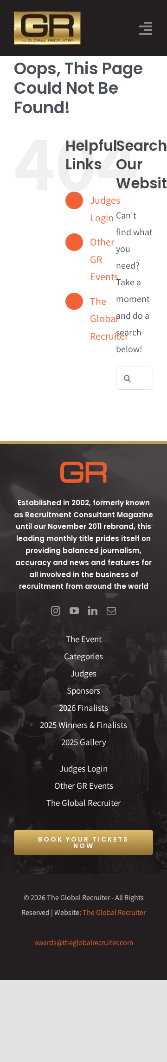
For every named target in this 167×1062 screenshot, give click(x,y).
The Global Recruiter (114, 912)
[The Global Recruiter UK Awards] (47, 16)
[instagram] (55, 611)
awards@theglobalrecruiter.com (83, 942)
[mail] (111, 611)
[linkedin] (92, 611)
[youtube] (74, 611)
